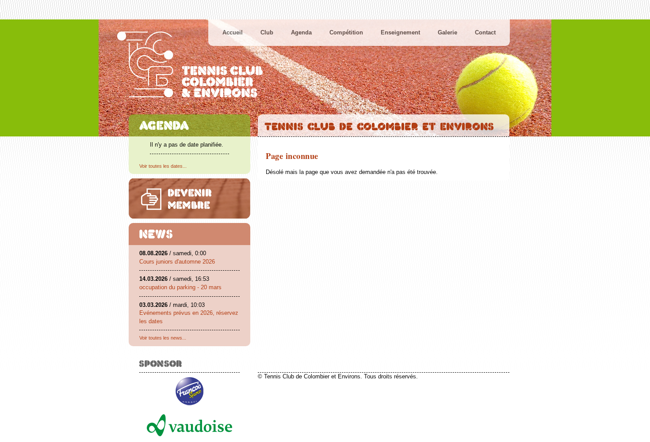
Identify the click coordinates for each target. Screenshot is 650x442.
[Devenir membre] (189, 198)
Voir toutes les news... (162, 337)
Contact (485, 32)
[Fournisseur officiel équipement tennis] (189, 407)
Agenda (301, 32)
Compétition (346, 32)
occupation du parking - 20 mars (180, 287)
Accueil (232, 32)
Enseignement (400, 32)
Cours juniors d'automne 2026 (177, 261)
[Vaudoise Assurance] (189, 438)
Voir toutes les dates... (163, 166)
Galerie (447, 32)
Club (266, 32)
